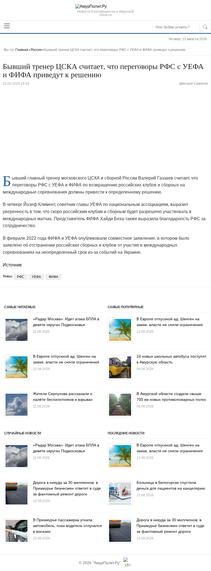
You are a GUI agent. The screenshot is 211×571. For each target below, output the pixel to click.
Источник (12, 265)
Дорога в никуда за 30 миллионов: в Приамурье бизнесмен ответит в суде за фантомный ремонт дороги (67, 488)
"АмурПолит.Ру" (107, 563)
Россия (36, 50)
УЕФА (36, 277)
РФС (20, 277)
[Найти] (205, 27)
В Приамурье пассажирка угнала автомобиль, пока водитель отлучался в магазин (67, 526)
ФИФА (53, 277)
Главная (21, 50)
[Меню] (6, 25)
